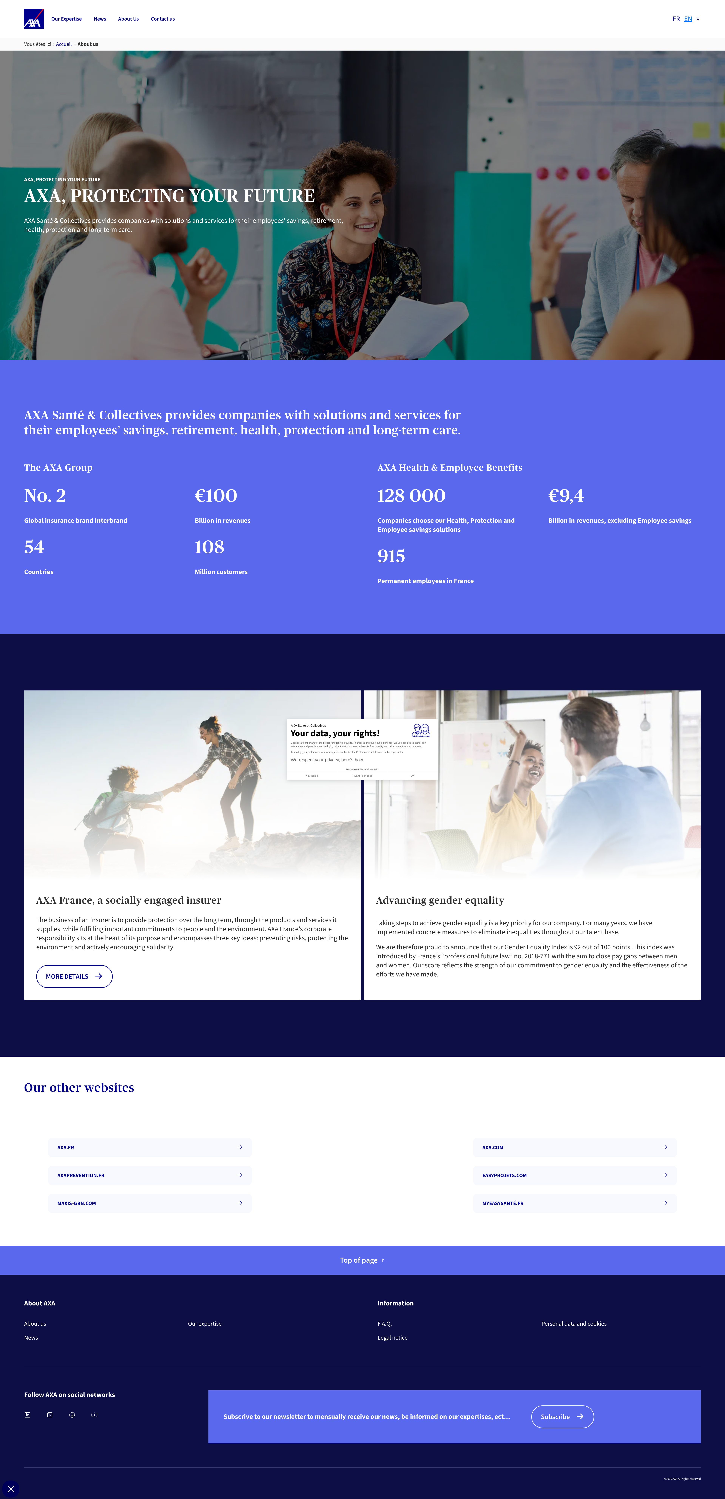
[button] (10, 1489)
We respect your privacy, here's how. (327, 759)
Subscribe (555, 1417)
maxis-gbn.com (76, 1203)
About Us (128, 18)
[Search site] (698, 19)
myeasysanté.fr (503, 1203)
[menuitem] (66, 18)
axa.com (492, 1147)
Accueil (64, 44)
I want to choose (362, 775)
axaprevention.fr (80, 1175)
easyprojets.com (504, 1175)
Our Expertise (66, 18)
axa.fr (65, 1147)
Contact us (163, 18)
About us (35, 1324)
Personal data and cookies (574, 1324)
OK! (413, 775)
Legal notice (393, 1338)
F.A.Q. (385, 1324)
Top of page (359, 1260)
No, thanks (312, 775)
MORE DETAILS (67, 976)
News (100, 18)
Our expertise (205, 1324)
